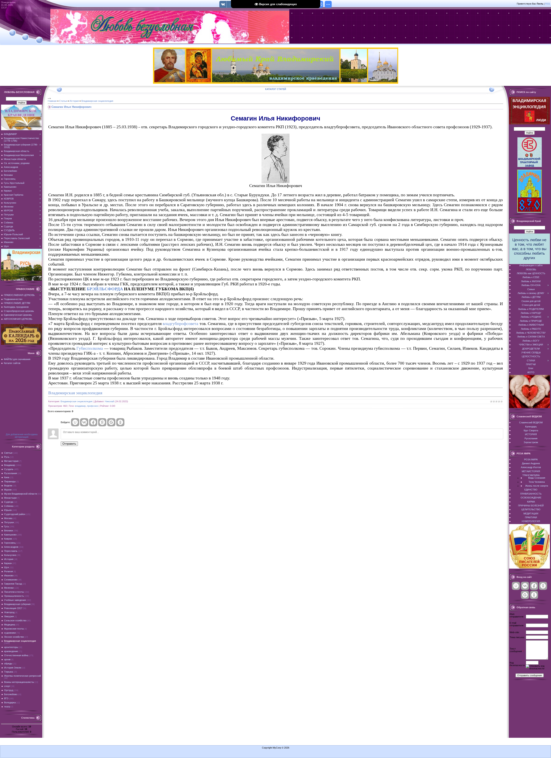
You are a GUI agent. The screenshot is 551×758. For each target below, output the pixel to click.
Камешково (10, 534)
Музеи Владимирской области (20, 493)
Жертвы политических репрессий (22, 675)
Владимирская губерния (17, 604)
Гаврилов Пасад (13, 583)
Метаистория (11, 461)
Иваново (9, 575)
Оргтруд (8, 690)
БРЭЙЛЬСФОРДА (105, 288)
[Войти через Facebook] (93, 422)
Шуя (6, 567)
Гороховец (9, 542)
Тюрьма (8, 671)
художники (10, 632)
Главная (52, 101)
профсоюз (92, 406)
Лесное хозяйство (14, 637)
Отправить (69, 443)
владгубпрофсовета (180, 323)
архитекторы (11, 647)
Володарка (10, 702)
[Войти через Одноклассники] (120, 422)
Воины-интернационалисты (19, 682)
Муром (8, 489)
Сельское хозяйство (15, 620)
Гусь (6, 526)
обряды (8, 663)
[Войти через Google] (111, 422)
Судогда (8, 502)
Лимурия (9, 616)
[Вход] (39, 40)
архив (7, 659)
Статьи (63, 101)
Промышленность (14, 596)
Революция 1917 (13, 608)
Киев (6, 477)
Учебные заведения (15, 600)
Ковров (8, 538)
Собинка (8, 506)
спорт (7, 686)
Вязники (8, 530)
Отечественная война (16, 655)
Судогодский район (14, 514)
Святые (8, 453)
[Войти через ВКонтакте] (84, 422)
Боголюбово (10, 694)
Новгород (9, 612)
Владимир (9, 465)
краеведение (11, 651)
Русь (6, 457)
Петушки (9, 522)
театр (7, 706)
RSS (547, 3)
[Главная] (12, 32)
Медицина (9, 624)
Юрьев (8, 510)
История (8, 559)
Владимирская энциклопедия (20, 641)
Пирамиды (10, 481)
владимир (80, 406)
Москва (8, 518)
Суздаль (8, 469)
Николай (109, 401)
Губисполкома (89, 348)
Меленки (9, 587)
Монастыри (10, 498)
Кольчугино (10, 555)
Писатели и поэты (14, 592)
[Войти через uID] (75, 422)
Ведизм (8, 485)
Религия (8, 571)
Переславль (10, 551)
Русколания (10, 473)
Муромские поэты (14, 628)
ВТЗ (6, 698)
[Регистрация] (25, 37)
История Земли (12, 667)
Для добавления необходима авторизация (21, 435)
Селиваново (10, 579)
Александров (11, 547)
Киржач (8, 563)
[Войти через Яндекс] (102, 422)
